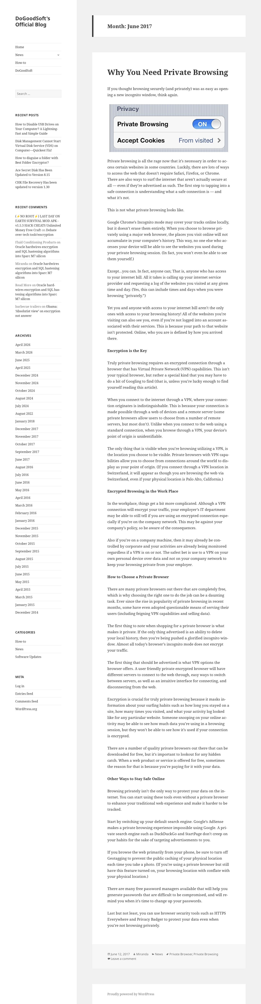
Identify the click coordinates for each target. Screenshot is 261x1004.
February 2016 (25, 513)
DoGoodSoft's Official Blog (32, 21)
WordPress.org (26, 709)
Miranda (142, 954)
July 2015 (22, 566)
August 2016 (24, 467)
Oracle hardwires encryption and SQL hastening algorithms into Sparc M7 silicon (37, 251)
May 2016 (22, 490)
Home (19, 47)
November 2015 (26, 536)
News (19, 55)
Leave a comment (123, 959)
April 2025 (22, 368)
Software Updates (28, 657)
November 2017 (26, 436)
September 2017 (27, 452)
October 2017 (25, 444)
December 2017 (26, 429)
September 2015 (27, 551)
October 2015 (25, 543)
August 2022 (24, 413)
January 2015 (25, 605)
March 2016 (23, 505)
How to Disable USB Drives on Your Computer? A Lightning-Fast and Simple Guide (37, 129)
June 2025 (22, 360)
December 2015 (26, 528)
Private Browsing (206, 954)
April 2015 (22, 589)
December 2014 (26, 612)
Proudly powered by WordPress (130, 994)
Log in (19, 686)
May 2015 (22, 582)
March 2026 (23, 352)
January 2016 (25, 521)
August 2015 (24, 559)
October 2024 (25, 391)
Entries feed (24, 694)
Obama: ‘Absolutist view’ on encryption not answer (37, 311)
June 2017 (22, 459)
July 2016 (22, 475)
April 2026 (22, 345)
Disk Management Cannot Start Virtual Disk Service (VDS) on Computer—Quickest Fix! (38, 145)
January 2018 (25, 421)
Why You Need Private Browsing (167, 72)
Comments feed (26, 701)
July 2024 (22, 406)
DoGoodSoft (23, 70)
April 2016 (22, 498)
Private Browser (180, 954)
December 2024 (26, 375)
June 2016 (22, 482)
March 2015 (23, 597)
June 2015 (22, 574)
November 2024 (26, 383)
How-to (20, 63)
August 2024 (24, 398)
